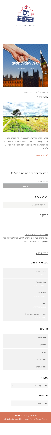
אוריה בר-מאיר (29, 92)
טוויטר (43, 352)
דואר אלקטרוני (40, 337)
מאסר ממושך (41, 271)
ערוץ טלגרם (41, 359)
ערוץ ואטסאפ (41, 366)
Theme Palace (41, 419)
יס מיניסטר (18, 415)
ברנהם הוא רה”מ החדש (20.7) (36, 234)
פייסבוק (43, 344)
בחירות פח (42, 292)
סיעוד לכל (42, 303)
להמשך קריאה (43, 155)
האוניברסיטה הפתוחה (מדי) (35, 314)
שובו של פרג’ (41, 282)
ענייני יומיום (42, 97)
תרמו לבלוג (42, 253)
